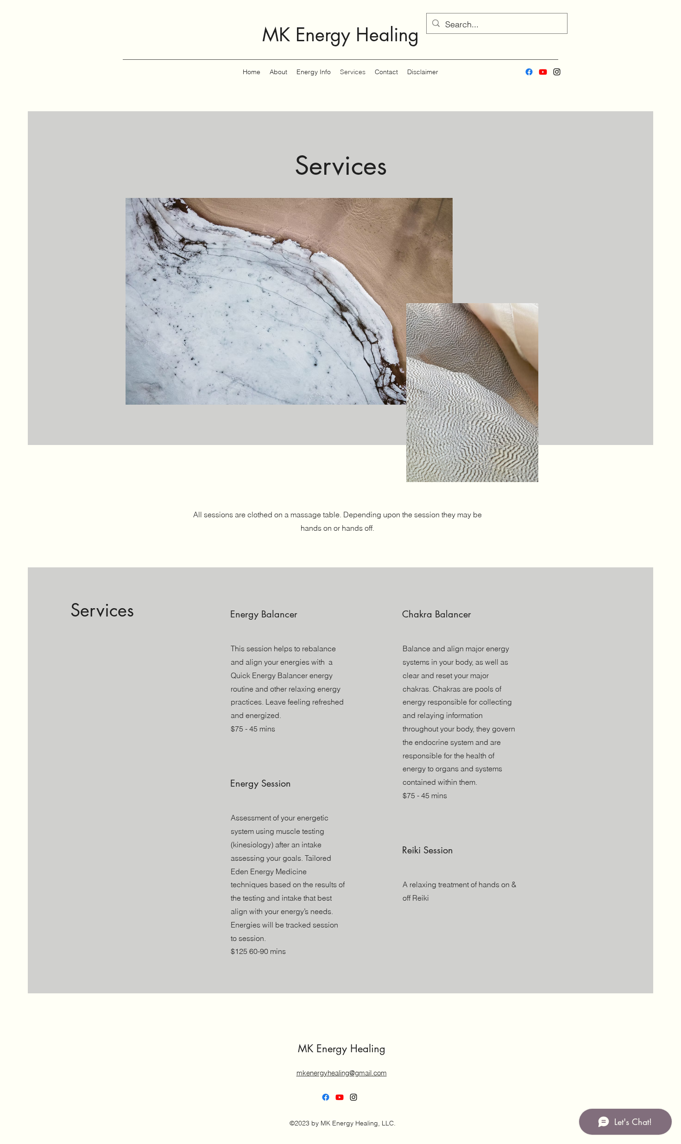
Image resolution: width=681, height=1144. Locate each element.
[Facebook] (529, 71)
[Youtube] (543, 71)
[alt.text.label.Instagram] (556, 71)
